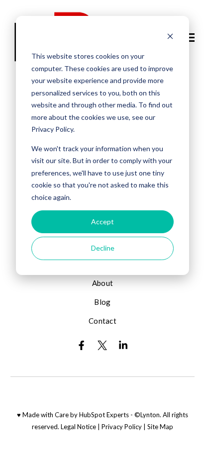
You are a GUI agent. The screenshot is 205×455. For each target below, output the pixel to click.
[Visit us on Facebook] (82, 345)
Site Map (160, 427)
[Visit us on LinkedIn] (123, 345)
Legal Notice (78, 427)
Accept (102, 221)
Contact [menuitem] (102, 320)
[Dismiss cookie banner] (170, 37)
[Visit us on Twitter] (102, 345)
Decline (102, 248)
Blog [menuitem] (102, 301)
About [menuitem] (102, 282)
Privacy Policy (122, 427)
